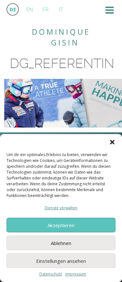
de (12, 9)
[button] (112, 142)
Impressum (75, 274)
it (61, 9)
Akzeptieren (61, 225)
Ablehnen (61, 243)
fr (45, 9)
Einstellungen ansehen (61, 261)
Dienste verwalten (61, 208)
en (29, 9)
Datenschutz (50, 274)
